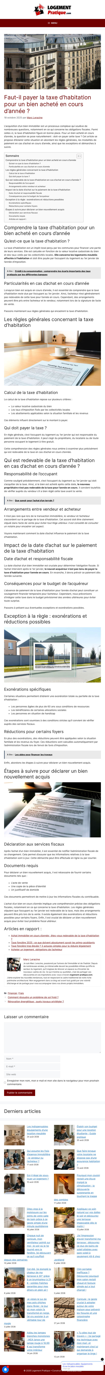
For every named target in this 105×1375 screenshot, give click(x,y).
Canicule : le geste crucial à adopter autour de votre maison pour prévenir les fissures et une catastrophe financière (88, 1309)
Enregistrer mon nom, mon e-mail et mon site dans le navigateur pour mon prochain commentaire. (53, 1082)
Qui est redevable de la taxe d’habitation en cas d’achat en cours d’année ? (43, 180)
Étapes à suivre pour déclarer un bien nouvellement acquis (35, 209)
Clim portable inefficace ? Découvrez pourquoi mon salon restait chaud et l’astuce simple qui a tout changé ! (88, 1279)
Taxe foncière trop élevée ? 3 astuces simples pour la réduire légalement (51, 946)
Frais (21, 993)
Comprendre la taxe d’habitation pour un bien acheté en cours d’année (41, 160)
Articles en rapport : (18, 219)
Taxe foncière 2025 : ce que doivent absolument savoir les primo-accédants (53, 942)
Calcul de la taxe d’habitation (22, 173)
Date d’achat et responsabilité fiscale (25, 193)
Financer (12, 993)
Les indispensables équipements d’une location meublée (37, 1130)
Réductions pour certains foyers (23, 206)
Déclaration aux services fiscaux (23, 213)
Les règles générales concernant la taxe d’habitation (32, 170)
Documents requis (17, 216)
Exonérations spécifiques (20, 203)
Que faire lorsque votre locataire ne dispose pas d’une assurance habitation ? (88, 1158)
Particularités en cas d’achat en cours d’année (29, 167)
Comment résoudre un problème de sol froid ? (33, 997)
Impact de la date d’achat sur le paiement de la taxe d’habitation (38, 189)
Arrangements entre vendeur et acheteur (27, 186)
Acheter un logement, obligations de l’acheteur (36, 949)
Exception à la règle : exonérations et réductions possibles (35, 199)
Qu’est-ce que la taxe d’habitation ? (25, 163)
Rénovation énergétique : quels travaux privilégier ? (36, 1001)
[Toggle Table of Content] (78, 156)
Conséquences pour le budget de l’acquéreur (29, 196)
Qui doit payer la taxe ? (19, 176)
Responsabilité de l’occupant (21, 183)
